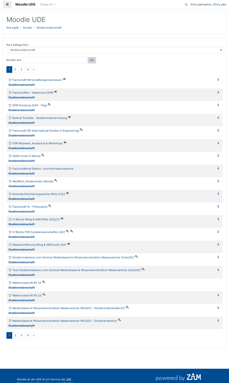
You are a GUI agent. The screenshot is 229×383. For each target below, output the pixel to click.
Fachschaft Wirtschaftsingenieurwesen (37, 80)
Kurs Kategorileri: (17, 44)
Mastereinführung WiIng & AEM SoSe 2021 (39, 244)
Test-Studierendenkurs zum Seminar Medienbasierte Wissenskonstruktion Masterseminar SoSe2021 (77, 270)
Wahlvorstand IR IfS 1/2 (27, 282)
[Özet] (219, 79)
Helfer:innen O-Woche (27, 156)
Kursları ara (13, 60)
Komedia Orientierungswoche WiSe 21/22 (39, 194)
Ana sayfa (12, 27)
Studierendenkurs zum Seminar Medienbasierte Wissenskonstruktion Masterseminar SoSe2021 (73, 257)
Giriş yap (219, 4)
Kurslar (27, 27)
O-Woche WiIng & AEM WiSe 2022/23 (36, 219)
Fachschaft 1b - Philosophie (30, 206)
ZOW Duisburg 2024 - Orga (30, 105)
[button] (186, 4)
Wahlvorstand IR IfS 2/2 (27, 295)
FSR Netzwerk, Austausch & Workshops (38, 143)
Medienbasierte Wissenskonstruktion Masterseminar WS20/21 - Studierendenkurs (65, 320)
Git (92, 60)
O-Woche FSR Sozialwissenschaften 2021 (39, 232)
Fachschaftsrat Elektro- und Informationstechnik (43, 168)
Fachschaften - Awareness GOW (33, 92)
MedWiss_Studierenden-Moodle (33, 181)
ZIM (68, 379)
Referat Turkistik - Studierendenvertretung (40, 118)
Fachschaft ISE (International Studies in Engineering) (46, 130)
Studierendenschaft (49, 27)
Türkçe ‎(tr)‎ (47, 4)
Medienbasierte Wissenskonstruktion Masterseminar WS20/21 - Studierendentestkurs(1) (69, 308)
